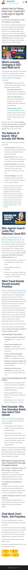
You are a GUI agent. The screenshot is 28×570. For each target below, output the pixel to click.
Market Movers (17, 567)
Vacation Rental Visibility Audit (12, 203)
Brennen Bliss (22, 290)
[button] (5, 551)
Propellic (6, 292)
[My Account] (26, 2)
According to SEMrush (14, 110)
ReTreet (4, 419)
